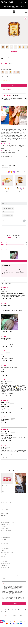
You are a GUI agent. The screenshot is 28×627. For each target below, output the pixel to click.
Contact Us (3, 526)
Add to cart (14, 85)
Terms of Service (4, 554)
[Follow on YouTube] (19, 609)
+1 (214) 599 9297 (4, 509)
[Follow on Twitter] (5, 609)
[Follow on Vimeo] (25, 609)
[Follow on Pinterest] (15, 609)
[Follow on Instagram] (8, 609)
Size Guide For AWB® (6, 530)
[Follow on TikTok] (22, 609)
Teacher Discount (5, 548)
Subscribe (3, 518)
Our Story (3, 546)
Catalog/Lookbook (5, 524)
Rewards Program (5, 520)
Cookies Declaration (5, 563)
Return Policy (4, 556)
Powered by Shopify (18, 618)
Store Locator (4, 532)
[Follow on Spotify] (5, 611)
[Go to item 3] (11, 47)
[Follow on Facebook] (2, 609)
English (20, 615)
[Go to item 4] (15, 47)
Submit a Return (4, 528)
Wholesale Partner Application (7, 535)
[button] (4, 63)
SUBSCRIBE (14, 603)
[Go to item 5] (20, 47)
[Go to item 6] (24, 47)
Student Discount (5, 550)
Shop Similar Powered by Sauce (6, 167)
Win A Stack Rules (5, 567)
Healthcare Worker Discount (7, 552)
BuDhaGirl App (4, 515)
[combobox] (4, 583)
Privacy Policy (4, 561)
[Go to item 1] (3, 47)
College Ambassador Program (7, 522)
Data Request (4, 565)
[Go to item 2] (7, 47)
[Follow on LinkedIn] (2, 611)
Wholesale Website (5, 537)
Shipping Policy (4, 559)
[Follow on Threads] (12, 609)
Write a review (14, 261)
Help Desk (3, 539)
